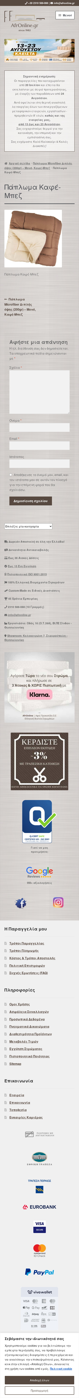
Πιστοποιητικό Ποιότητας (29, 1056)
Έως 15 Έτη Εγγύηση (22, 566)
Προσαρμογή (39, 1390)
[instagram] (58, 902)
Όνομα (15, 420)
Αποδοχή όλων (39, 1380)
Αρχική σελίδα (19, 163)
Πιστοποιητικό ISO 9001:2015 (27, 574)
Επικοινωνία (19, 1102)
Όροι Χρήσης (19, 1004)
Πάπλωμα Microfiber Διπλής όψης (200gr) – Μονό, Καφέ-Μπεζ (20, 307)
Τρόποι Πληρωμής (24, 950)
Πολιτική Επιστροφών (27, 965)
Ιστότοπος (16, 456)
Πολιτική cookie (61, 1369)
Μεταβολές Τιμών (23, 1041)
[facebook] (21, 903)
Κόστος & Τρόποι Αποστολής (32, 958)
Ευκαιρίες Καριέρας (26, 1117)
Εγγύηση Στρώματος (25, 1048)
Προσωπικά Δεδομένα (27, 1019)
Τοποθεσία (18, 1110)
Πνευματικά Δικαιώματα (29, 1026)
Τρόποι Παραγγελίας (26, 943)
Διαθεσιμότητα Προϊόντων (30, 1034)
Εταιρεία (16, 1095)
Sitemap (15, 1063)
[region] (39, 1365)
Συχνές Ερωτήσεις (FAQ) (28, 973)
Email (14, 438)
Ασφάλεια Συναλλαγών (29, 1011)
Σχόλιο (15, 367)
